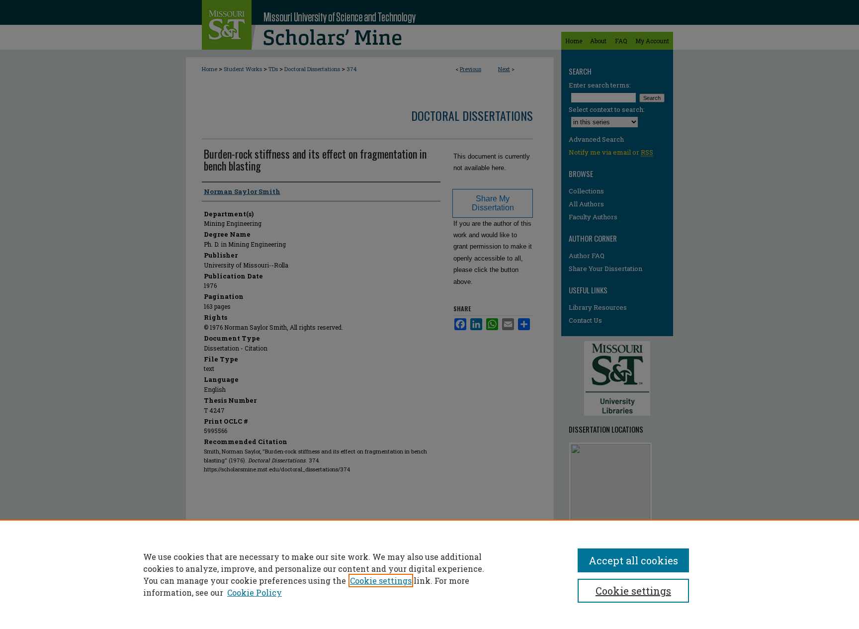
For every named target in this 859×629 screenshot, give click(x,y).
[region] (429, 574)
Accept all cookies (633, 560)
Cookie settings (381, 580)
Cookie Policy (254, 592)
